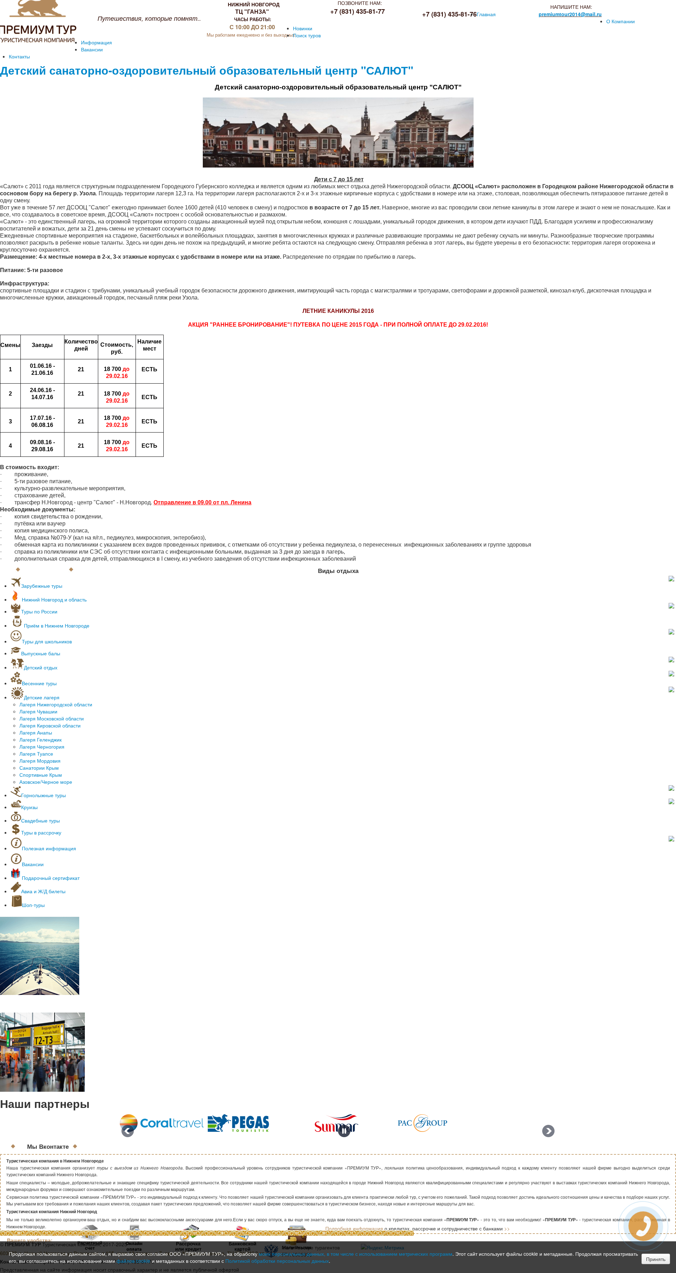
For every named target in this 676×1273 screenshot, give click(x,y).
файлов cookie (133, 1260)
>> (507, 1228)
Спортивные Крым (40, 774)
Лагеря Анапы (35, 732)
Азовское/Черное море (45, 781)
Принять (655, 1258)
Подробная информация (354, 1228)
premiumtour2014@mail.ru (570, 14)
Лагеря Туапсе (36, 753)
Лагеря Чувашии (38, 711)
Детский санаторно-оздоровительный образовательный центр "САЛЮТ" (206, 70)
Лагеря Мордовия (40, 760)
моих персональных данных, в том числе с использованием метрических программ (355, 1253)
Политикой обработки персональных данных (277, 1260)
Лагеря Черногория (41, 746)
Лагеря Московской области (51, 718)
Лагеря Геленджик (40, 739)
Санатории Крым (39, 767)
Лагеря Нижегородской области (55, 704)
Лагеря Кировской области (50, 725)
